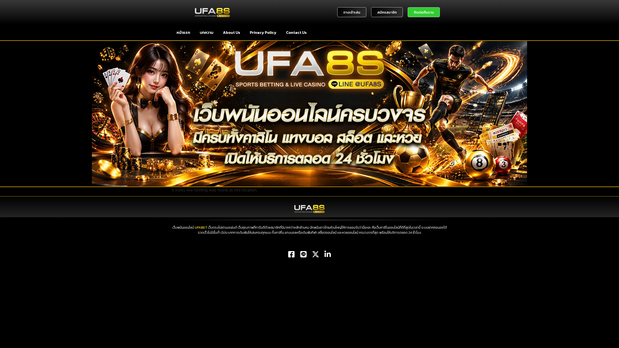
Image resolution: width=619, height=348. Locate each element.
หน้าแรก (183, 32)
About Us (231, 32)
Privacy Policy (263, 32)
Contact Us (296, 32)
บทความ (206, 32)
